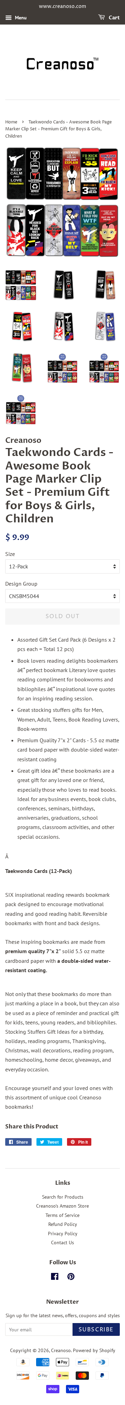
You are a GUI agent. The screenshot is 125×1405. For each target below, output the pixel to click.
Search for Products (62, 1197)
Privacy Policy (62, 1233)
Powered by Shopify (94, 1350)
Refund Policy (62, 1224)
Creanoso (61, 1350)
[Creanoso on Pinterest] (71, 1278)
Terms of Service (62, 1215)
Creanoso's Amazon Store (62, 1206)
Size (10, 553)
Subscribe (96, 1329)
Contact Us (62, 1242)
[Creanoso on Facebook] (55, 1278)
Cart (114, 18)
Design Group (21, 583)
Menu (20, 18)
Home (11, 122)
